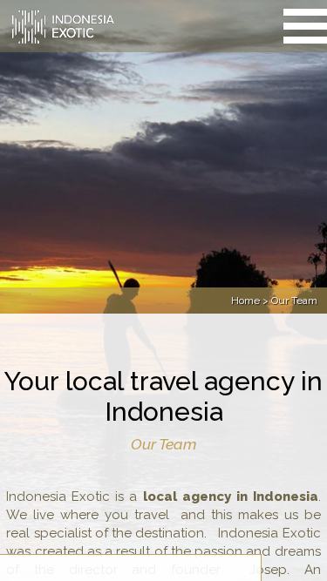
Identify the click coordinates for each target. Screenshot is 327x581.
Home (245, 300)
